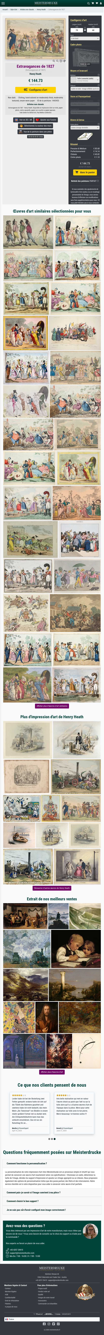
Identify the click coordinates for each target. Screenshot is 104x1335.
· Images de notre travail (45, 1298)
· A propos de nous (10, 1307)
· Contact (7, 1288)
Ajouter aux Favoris (47, 120)
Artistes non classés (27, 9)
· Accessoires (42, 1301)
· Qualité (40, 1295)
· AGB (6, 1295)
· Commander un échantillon (47, 1304)
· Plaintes (7, 1304)
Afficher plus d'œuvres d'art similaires (52, 706)
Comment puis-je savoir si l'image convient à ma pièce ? (33, 1192)
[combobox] (85, 38)
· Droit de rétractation (11, 1301)
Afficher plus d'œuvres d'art (52, 1072)
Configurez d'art (37, 89)
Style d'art (13, 9)
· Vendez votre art (43, 1291)
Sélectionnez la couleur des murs (37, 126)
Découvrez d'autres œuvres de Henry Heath (52, 888)
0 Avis (40, 137)
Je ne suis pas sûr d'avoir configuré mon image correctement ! (36, 1209)
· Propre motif (42, 1288)
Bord (71, 35)
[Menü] (3, 3)
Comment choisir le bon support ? (23, 1201)
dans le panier (86, 172)
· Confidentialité (9, 1298)
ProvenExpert (47, 1128)
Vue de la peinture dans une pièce (37, 132)
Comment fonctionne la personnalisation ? (27, 1163)
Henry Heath (41, 9)
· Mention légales (10, 1291)
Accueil (5, 9)
